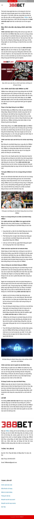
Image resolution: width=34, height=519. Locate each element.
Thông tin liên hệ (5, 496)
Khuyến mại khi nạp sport (8, 499)
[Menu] (2, 5)
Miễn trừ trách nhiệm (6, 492)
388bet (26, 17)
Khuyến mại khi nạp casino (8, 503)
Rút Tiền (3, 507)
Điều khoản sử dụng (6, 488)
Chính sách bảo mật (6, 485)
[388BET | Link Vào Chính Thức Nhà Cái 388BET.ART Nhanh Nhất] (17, 5)
